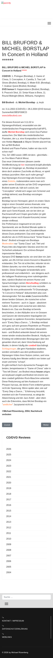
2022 (8, 471)
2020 (8, 482)
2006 (8, 561)
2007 (8, 555)
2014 (8, 516)
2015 (8, 511)
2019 (8, 488)
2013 (8, 522)
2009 (8, 544)
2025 (8, 454)
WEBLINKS (7, 637)
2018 (8, 494)
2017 (8, 499)
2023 (8, 466)
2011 (8, 533)
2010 (8, 539)
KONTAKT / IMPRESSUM (13, 621)
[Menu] (49, 23)
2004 (8, 572)
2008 (8, 550)
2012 (8, 527)
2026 (8, 449)
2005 (8, 567)
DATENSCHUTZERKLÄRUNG (15, 629)
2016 (8, 505)
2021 (8, 477)
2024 (8, 460)
